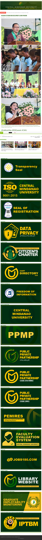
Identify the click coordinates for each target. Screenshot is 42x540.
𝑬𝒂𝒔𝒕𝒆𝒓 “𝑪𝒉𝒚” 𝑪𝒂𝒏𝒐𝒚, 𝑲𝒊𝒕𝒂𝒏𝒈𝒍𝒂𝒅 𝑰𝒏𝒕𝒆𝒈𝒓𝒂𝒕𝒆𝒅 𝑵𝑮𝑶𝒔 (35, 137)
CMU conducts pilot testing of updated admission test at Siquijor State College (7, 149)
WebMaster (3, 17)
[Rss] (18, 538)
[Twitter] (20, 538)
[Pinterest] (21, 538)
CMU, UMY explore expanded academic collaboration (33, 149)
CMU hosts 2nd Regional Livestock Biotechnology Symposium (21, 149)
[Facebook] (19, 538)
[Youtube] (22, 538)
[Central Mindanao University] (21, 5)
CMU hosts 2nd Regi (9, 12)
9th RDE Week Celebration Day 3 (7, 136)
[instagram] (23, 538)
